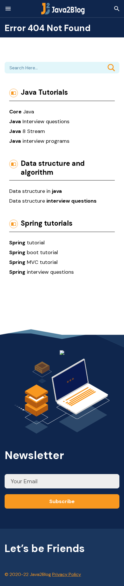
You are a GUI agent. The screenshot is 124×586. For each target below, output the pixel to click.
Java (21, 111)
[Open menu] (8, 8)
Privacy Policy (66, 574)
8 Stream (27, 131)
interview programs (39, 141)
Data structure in (35, 191)
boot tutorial (33, 252)
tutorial (27, 242)
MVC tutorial (33, 262)
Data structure (53, 200)
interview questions (41, 272)
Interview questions (39, 121)
